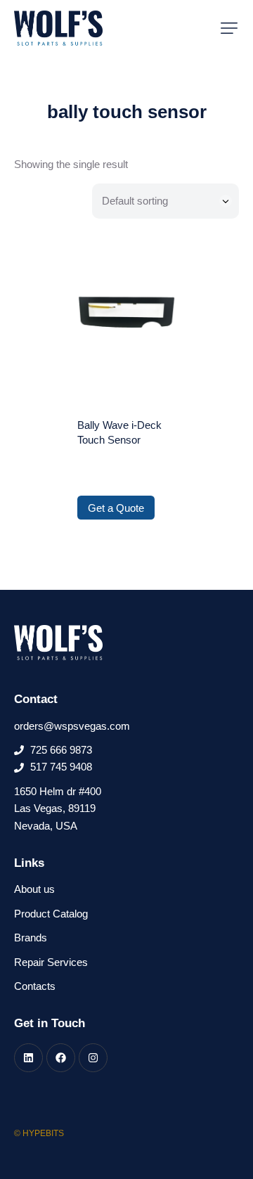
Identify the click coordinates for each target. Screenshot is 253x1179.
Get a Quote (116, 508)
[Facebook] (60, 1057)
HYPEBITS (43, 1133)
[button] (229, 28)
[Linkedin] (28, 1057)
